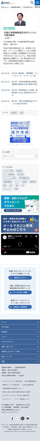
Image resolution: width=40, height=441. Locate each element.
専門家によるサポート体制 (11, 351)
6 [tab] (19, 145)
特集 (3, 361)
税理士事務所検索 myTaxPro (11, 410)
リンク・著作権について (22, 399)
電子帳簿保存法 (24, 178)
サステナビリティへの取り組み (12, 381)
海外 (17, 185)
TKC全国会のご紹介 (8, 405)
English (21, 375)
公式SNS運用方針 (28, 385)
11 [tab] (30, 145)
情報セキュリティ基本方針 (11, 385)
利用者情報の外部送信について (12, 388)
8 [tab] (23, 145)
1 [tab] (8, 145)
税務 (21, 113)
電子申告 (20, 174)
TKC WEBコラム (28, 7)
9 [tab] (25, 145)
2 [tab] (10, 145)
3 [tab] (13, 145)
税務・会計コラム (8, 346)
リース (17, 182)
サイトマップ (7, 399)
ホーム (4, 322)
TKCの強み (5, 327)
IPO (23, 185)
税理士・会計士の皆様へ (10, 370)
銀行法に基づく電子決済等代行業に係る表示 (17, 392)
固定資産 (33, 182)
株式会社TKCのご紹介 (23, 405)
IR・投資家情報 (6, 407)
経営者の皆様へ (7, 367)
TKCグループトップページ (10, 412)
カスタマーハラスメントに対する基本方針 (16, 395)
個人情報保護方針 (30, 381)
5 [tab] (17, 145)
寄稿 (16, 189)
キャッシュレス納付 (9, 178)
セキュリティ (7, 189)
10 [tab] (27, 145)
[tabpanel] (20, 132)
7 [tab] (21, 145)
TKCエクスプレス (8, 342)
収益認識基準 (7, 182)
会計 (10, 185)
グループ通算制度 (8, 174)
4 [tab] (15, 145)
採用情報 (16, 407)
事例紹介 (5, 332)
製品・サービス (7, 356)
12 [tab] (32, 145)
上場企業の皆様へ (16, 7)
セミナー (5, 337)
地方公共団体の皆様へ (9, 375)
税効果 (25, 182)
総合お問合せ (25, 407)
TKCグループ (5, 7)
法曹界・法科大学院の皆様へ (11, 373)
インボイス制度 (8, 171)
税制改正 (14, 113)
